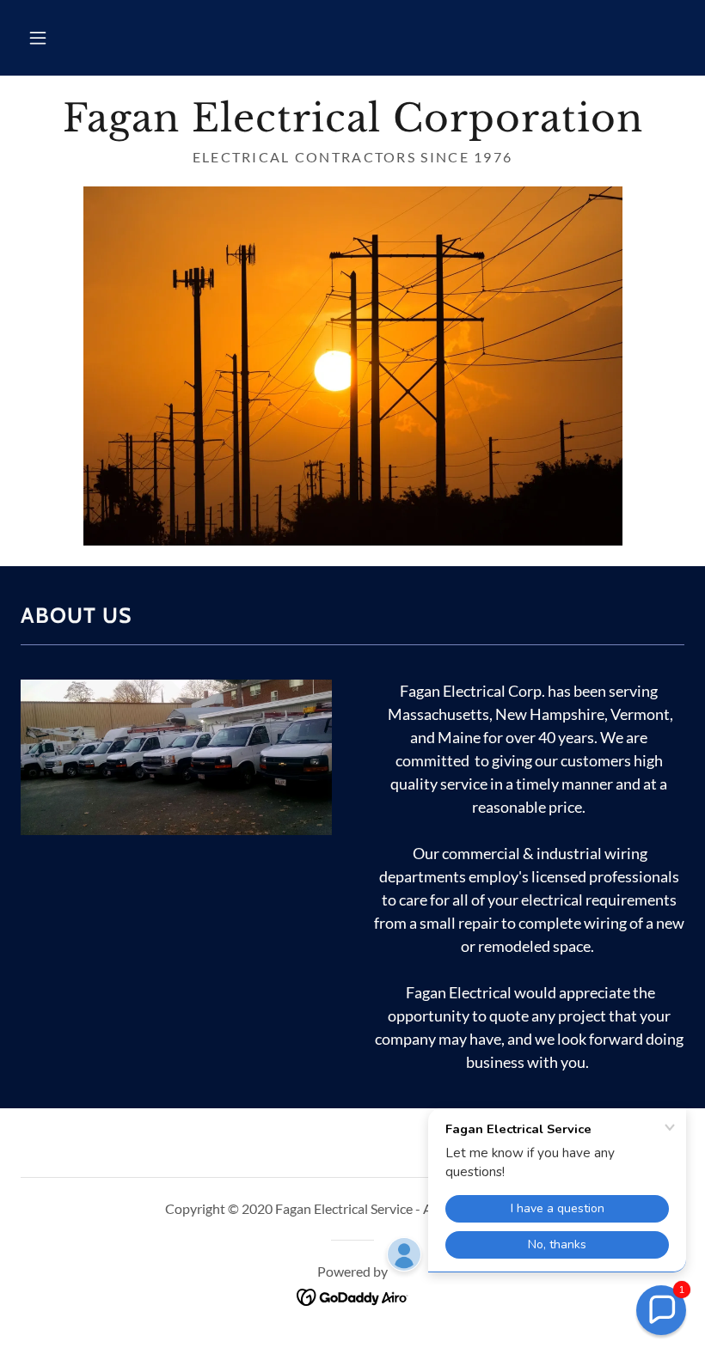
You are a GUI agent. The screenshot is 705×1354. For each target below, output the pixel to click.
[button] (38, 38)
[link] (352, 125)
